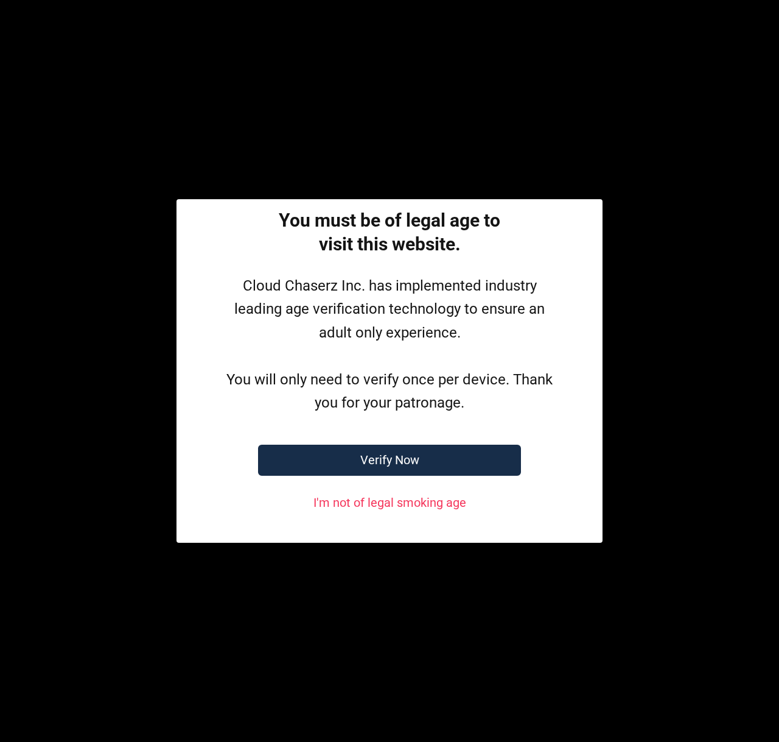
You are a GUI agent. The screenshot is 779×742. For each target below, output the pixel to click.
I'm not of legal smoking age (389, 502)
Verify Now (389, 460)
